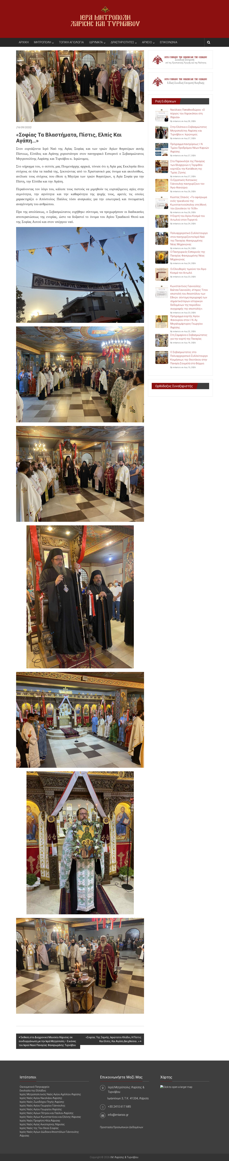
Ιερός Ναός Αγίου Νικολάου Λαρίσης (41, 1098)
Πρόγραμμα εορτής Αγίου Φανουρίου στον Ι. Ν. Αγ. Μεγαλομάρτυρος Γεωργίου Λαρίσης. (186, 322)
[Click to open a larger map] (176, 1086)
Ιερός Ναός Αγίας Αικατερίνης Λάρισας (42, 1124)
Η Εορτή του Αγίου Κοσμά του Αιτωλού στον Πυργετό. (187, 218)
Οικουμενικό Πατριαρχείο (34, 1086)
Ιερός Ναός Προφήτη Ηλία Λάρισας (40, 1120)
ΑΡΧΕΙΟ (147, 42)
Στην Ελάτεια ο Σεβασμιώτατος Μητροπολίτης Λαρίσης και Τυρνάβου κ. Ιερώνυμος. (188, 130)
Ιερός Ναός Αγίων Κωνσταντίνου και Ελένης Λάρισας (50, 1116)
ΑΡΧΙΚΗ (24, 42)
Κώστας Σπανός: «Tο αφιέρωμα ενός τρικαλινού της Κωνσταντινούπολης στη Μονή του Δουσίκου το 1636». (188, 203)
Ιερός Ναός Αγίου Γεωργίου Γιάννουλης (42, 1105)
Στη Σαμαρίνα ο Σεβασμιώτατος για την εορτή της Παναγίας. (188, 337)
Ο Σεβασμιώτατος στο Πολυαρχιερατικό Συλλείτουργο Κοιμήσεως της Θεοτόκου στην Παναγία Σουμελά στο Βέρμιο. (189, 358)
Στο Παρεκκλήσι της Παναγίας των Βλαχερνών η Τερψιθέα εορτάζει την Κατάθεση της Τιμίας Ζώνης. (187, 167)
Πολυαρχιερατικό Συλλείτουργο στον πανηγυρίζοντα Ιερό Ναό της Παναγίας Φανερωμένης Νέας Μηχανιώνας (189, 239)
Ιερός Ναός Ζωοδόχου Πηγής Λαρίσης (42, 1101)
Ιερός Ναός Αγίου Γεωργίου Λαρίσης (41, 1109)
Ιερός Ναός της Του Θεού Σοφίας (39, 1128)
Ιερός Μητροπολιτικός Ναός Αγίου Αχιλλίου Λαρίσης (50, 1094)
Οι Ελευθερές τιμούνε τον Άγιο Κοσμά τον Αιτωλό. (188, 271)
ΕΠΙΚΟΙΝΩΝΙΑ (168, 42)
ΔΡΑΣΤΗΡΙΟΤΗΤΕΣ (122, 42)
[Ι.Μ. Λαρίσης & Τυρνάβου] (105, 18)
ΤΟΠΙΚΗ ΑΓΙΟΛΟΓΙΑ (71, 42)
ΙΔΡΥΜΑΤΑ (96, 42)
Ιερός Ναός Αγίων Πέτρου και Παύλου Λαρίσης (47, 1113)
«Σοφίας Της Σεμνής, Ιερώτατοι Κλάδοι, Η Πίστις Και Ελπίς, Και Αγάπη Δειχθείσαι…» (113, 1039)
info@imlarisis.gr (118, 1114)
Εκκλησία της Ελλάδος (33, 1090)
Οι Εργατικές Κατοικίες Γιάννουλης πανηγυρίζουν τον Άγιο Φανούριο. (187, 184)
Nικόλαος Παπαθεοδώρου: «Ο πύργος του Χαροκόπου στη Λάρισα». (187, 113)
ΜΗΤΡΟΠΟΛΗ (42, 42)
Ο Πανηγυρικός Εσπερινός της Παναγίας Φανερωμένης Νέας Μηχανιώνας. (187, 255)
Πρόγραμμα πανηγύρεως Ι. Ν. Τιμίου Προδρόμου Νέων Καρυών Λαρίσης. (189, 148)
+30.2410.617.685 (119, 1106)
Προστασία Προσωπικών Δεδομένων (121, 1127)
